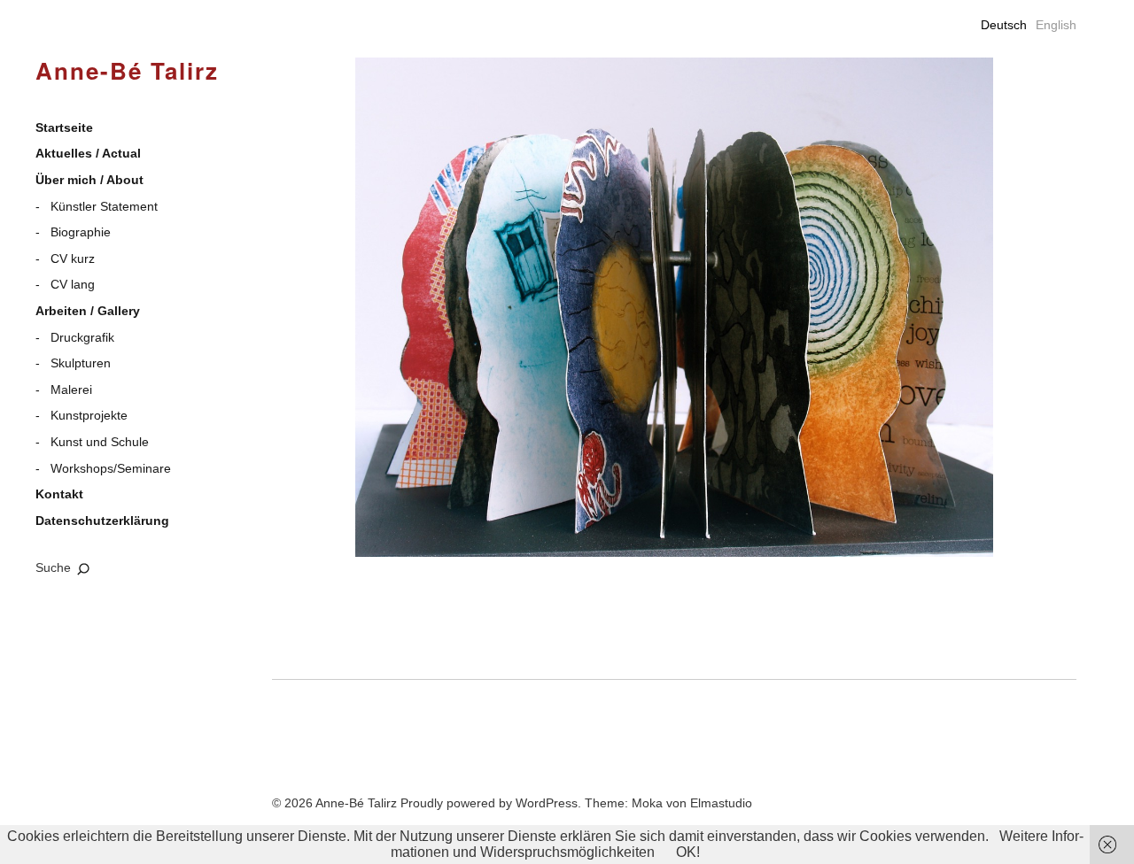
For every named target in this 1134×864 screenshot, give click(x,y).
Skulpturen (80, 363)
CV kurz (72, 258)
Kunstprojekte (89, 415)
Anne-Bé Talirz (127, 72)
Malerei (71, 389)
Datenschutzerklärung (102, 520)
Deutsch (1004, 25)
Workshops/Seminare (110, 468)
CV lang (72, 284)
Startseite (64, 127)
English (1056, 25)
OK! (688, 852)
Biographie (80, 232)
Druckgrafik (82, 337)
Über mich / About (89, 180)
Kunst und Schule (99, 442)
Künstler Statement (104, 206)
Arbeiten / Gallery (87, 311)
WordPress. (548, 803)
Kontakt (59, 494)
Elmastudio (721, 803)
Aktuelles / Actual (88, 153)
